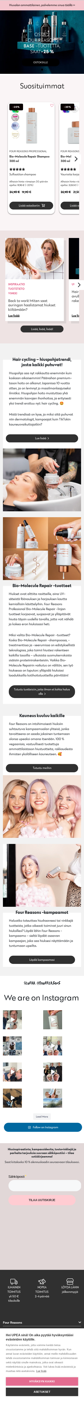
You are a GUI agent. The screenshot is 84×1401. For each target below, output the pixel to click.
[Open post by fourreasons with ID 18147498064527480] (12, 1019)
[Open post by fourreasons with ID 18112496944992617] (52, 1045)
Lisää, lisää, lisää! (42, 329)
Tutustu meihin (42, 768)
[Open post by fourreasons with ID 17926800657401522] (12, 1045)
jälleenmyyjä (70, 1292)
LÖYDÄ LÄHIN (70, 1287)
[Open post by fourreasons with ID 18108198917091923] (52, 1098)
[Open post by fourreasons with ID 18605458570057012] (12, 1072)
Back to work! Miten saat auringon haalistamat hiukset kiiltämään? (31, 305)
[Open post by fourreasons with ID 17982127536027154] (52, 1019)
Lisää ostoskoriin (29, 205)
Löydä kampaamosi (42, 960)
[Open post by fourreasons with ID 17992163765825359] (12, 1098)
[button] (2, 42)
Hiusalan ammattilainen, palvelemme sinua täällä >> (42, 5)
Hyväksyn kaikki (42, 1381)
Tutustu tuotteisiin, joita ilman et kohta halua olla (42, 691)
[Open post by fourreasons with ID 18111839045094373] (52, 1072)
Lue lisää (40, 438)
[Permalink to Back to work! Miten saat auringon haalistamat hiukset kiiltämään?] (34, 258)
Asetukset (42, 1391)
